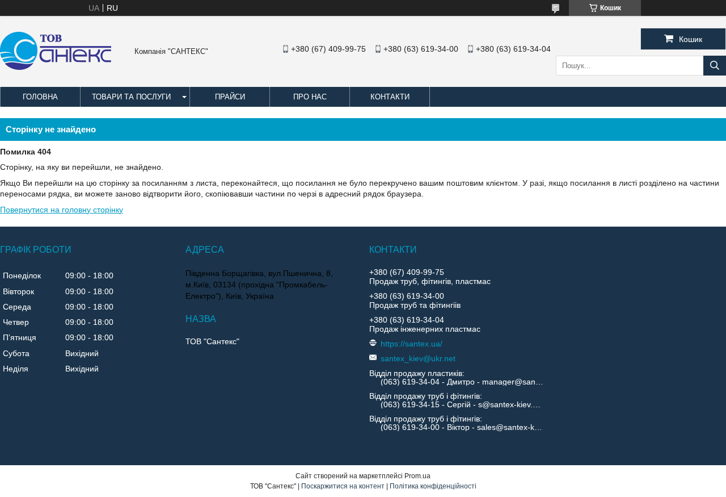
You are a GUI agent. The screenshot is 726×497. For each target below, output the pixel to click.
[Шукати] (714, 66)
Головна (40, 97)
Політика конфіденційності (433, 486)
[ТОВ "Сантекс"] (55, 67)
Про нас (310, 97)
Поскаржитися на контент (343, 486)
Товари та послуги (131, 97)
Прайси (230, 97)
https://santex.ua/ (411, 343)
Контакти (390, 97)
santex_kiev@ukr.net (418, 358)
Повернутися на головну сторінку (61, 209)
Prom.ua (417, 476)
